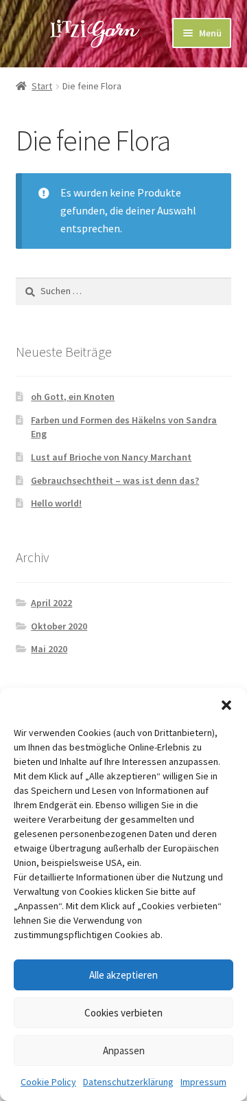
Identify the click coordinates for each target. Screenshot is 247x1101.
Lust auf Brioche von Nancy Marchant (111, 457)
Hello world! (56, 503)
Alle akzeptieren (123, 974)
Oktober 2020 (59, 626)
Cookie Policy (48, 1082)
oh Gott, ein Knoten (73, 396)
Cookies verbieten (123, 1012)
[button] (226, 705)
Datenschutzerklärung (128, 1082)
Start (42, 86)
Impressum (203, 1082)
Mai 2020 (49, 649)
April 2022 (51, 603)
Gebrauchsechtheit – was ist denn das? (115, 480)
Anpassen (124, 1050)
